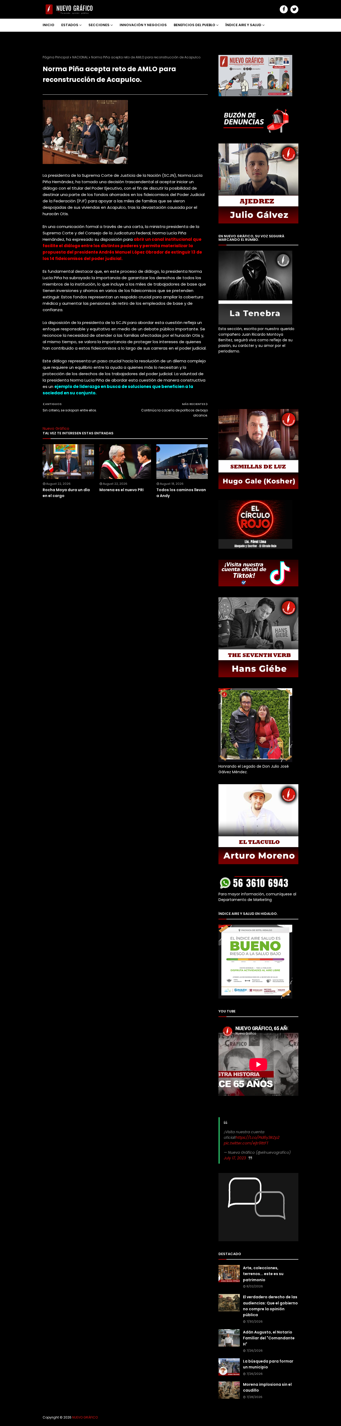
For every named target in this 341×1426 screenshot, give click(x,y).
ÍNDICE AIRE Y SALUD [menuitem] (243, 24)
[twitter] (294, 9)
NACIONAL (80, 57)
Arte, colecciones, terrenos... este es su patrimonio (263, 1274)
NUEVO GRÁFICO (85, 1417)
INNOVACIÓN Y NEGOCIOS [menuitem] (143, 24)
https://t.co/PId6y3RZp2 (257, 1137)
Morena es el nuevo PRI (121, 489)
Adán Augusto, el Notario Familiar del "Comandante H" (269, 1338)
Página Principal (56, 57)
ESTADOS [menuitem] (69, 24)
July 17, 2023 (235, 1158)
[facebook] (284, 9)
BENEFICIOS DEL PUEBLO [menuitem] (194, 24)
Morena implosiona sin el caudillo (267, 1387)
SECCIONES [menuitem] (98, 24)
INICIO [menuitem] (48, 24)
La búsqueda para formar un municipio (268, 1364)
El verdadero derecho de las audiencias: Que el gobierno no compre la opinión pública (270, 1305)
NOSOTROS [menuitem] (56, 37)
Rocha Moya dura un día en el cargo (66, 492)
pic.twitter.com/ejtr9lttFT (246, 1143)
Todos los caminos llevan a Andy (181, 492)
